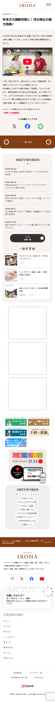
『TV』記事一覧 (27, 238)
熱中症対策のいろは (27, 521)
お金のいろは (27, 498)
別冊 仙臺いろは (27, 509)
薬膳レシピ (27, 524)
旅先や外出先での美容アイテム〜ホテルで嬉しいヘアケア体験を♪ (27, 199)
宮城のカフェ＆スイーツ (27, 517)
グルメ (24, 295)
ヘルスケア (10, 637)
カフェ (8, 626)
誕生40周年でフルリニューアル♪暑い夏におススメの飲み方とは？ (27, 226)
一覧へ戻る (27, 142)
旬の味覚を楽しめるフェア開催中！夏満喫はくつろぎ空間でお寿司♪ (27, 212)
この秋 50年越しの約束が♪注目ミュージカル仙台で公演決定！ (26, 173)
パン (7, 621)
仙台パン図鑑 (27, 506)
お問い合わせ (39, 677)
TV (15, 14)
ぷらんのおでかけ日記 (27, 502)
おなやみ (9, 647)
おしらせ (9, 658)
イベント (35, 494)
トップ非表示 (16, 541)
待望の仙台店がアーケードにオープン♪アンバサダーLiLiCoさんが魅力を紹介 (26, 186)
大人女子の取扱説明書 (27, 513)
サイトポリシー (34, 673)
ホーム (5, 541)
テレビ (8, 642)
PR (16, 494)
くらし (8, 652)
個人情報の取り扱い (18, 677)
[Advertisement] (27, 323)
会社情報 (16, 673)
